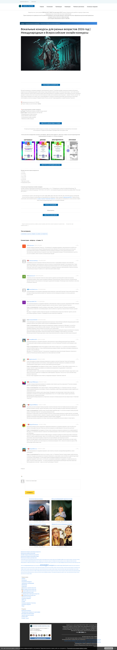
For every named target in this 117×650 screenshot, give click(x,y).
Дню (45, 570)
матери (47, 570)
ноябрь (22, 569)
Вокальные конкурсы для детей (28, 553)
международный (27, 565)
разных (38, 233)
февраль (32, 565)
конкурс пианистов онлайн (59, 569)
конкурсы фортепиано (53, 559)
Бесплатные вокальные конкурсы (36, 498)
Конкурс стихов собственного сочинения (37, 524)
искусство (43, 572)
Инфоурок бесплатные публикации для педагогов (62, 524)
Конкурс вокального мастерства (32, 23)
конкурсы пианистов (64, 567)
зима (35, 572)
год (79, 567)
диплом (52, 562)
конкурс (44, 565)
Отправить (30, 492)
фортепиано (72, 565)
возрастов (44, 233)
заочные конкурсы (61, 570)
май (67, 569)
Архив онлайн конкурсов (80, 642)
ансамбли (62, 559)
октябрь (38, 570)
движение (59, 572)
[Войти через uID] (22, 470)
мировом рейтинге (68, 197)
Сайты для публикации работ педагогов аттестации (61, 498)
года (27, 572)
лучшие (53, 560)
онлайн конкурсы (68, 570)
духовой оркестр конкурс (43, 562)
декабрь (22, 567)
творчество (39, 567)
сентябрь (34, 570)
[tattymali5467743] (24, 302)
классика (22, 572)
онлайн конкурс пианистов (55, 567)
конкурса (62, 562)
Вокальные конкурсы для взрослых (29, 557)
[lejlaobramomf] (24, 276)
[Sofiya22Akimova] (24, 449)
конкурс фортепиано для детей (33, 559)
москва (65, 562)
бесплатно (71, 562)
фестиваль (75, 562)
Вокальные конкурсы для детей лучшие (30, 556)
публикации (30, 572)
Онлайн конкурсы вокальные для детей (30, 554)
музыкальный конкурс (73, 572)
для (29, 233)
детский (78, 562)
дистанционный (37, 565)
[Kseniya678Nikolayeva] (24, 382)
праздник (49, 572)
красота (62, 572)
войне (31, 573)
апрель (65, 569)
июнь (22, 570)
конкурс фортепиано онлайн (73, 569)
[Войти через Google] (22, 477)
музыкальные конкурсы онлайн (48, 569)
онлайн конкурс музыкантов (30, 560)
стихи (67, 572)
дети (76, 559)
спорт (65, 572)
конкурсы (34, 233)
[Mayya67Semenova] (24, 425)
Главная (22, 23)
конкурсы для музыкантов (46, 567)
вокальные (24, 233)
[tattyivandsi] (24, 246)
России (68, 562)
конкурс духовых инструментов (73, 567)
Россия (55, 562)
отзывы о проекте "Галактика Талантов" (46, 198)
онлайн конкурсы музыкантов (28, 569)
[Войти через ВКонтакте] (22, 473)
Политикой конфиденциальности (94, 640)
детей (67, 565)
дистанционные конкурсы (53, 570)
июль (24, 570)
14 (40, 521)
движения (55, 572)
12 (40, 546)
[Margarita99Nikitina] (24, 405)
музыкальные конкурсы (25, 573)
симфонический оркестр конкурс (33, 562)
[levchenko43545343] (24, 320)
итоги (57, 562)
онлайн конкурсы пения (70, 559)
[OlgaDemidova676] (24, 360)
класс (25, 567)
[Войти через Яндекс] (22, 475)
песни (65, 559)
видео (59, 562)
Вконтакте (34, 1)
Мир (25, 572)
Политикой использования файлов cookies (77, 648)
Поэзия (78, 572)
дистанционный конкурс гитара (31, 567)
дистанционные (77, 565)
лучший (58, 559)
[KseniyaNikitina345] (24, 340)
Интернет (49, 562)
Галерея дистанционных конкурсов (93, 642)
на (43, 560)
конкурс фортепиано (24, 559)
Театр (52, 572)
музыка (46, 572)
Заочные (22, 565)
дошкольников (41, 570)
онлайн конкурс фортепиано (44, 559)
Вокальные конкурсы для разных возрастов (31, 551)
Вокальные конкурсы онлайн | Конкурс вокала (35, 224)
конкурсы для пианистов (38, 569)
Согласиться (108, 648)
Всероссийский (63, 565)
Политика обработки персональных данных (77, 640)
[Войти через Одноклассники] (22, 479)
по (68, 565)
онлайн (58, 565)
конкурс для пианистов (29, 570)
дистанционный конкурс (76, 570)
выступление (38, 572)
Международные (24, 562)
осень (33, 572)
